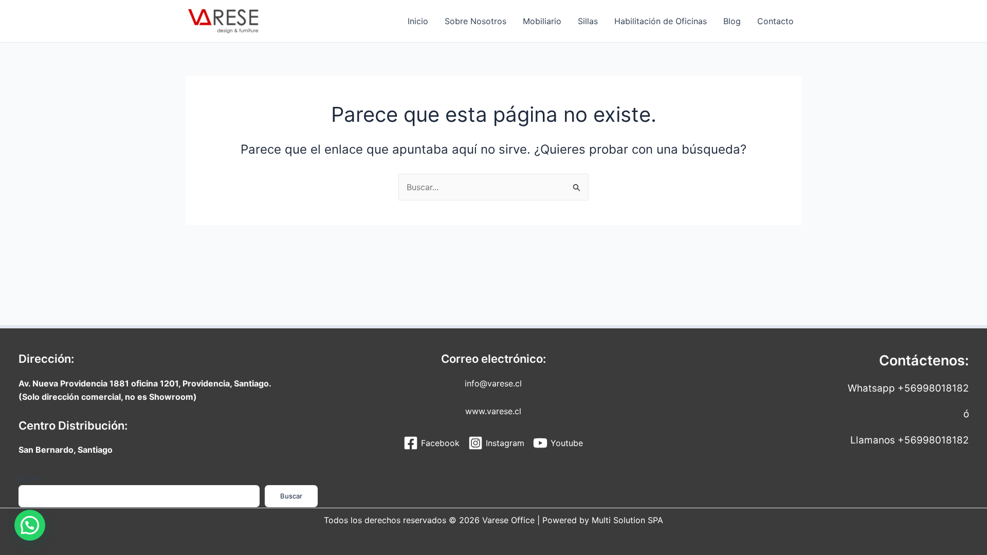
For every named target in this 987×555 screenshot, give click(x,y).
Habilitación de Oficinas (660, 21)
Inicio (418, 21)
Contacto (775, 21)
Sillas (588, 21)
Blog (732, 21)
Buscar (29, 478)
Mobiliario (542, 21)
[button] (29, 525)
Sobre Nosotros (475, 21)
